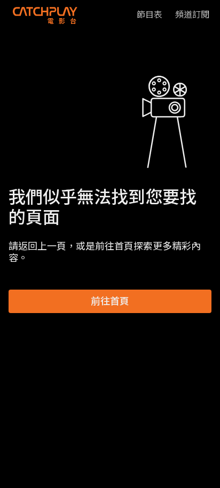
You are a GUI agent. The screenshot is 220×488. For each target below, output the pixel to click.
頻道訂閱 (192, 15)
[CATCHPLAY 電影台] (45, 15)
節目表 (149, 15)
